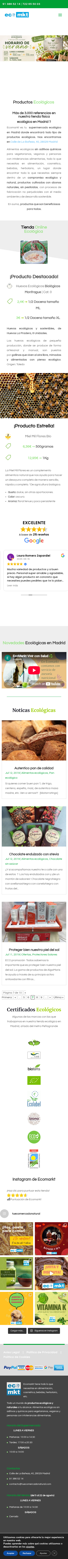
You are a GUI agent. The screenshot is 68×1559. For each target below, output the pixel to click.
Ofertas (26, 954)
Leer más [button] (10, 585)
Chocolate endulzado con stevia (34, 854)
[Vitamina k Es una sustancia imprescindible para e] (51, 1308)
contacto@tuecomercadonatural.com (30, 1484)
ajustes (30, 1546)
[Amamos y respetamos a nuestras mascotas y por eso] (16, 1308)
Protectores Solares (44, 954)
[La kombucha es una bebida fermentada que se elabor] (51, 1238)
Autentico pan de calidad (34, 768)
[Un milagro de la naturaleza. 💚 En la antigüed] (16, 1273)
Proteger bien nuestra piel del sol (34, 950)
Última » (58, 997)
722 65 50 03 (31, 4)
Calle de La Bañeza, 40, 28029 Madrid (34, 141)
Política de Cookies (16, 1357)
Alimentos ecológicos (34, 772)
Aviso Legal (11, 1352)
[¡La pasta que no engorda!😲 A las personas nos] (16, 1238)
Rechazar (27, 1553)
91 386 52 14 (11, 4)
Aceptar (10, 1553)
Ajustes (43, 1553)
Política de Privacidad (42, 1352)
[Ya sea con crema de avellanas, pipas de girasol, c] (51, 1273)
